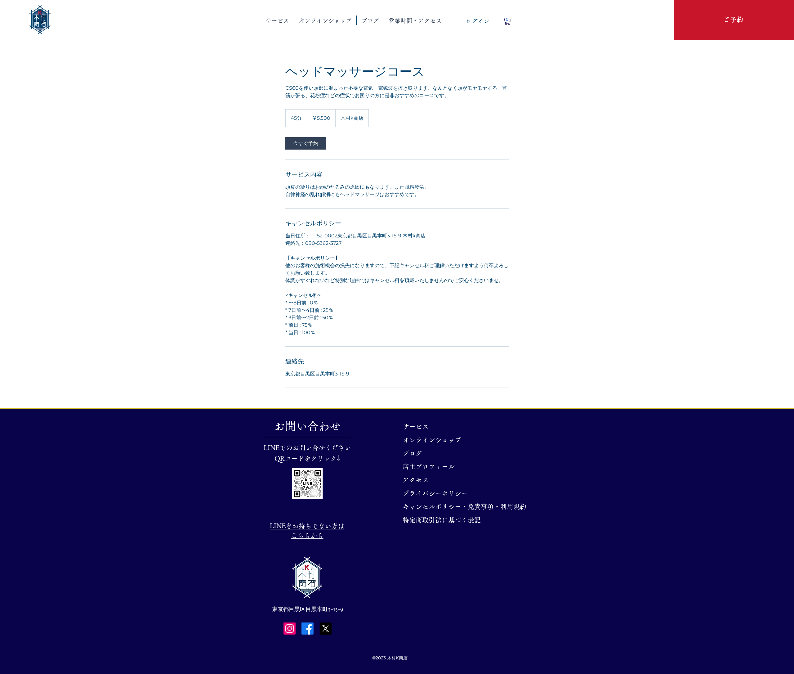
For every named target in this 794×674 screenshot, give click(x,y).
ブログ (412, 453)
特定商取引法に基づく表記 (439, 520)
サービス (416, 426)
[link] (305, 143)
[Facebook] (307, 628)
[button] (277, 20)
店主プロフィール (429, 466)
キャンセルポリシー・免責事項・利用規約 (439, 506)
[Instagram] (289, 628)
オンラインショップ (432, 440)
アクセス (416, 480)
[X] (325, 628)
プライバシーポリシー (435, 493)
